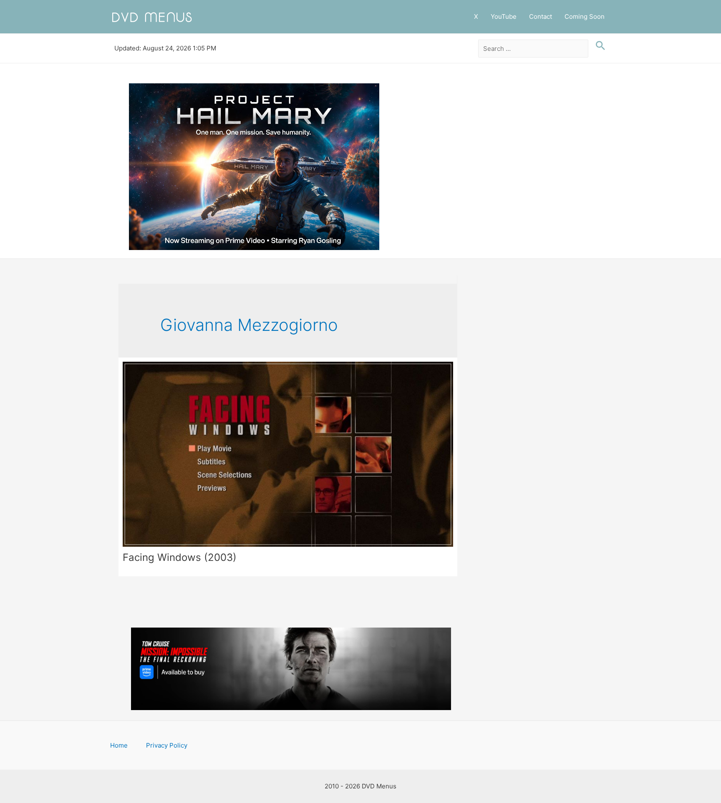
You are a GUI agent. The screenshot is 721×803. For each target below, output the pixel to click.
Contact (540, 16)
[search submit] (598, 46)
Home (119, 745)
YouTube (504, 16)
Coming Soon (585, 16)
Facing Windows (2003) (180, 557)
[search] (533, 49)
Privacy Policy (166, 745)
